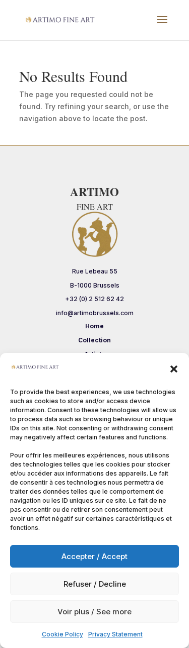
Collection (94, 340)
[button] (174, 369)
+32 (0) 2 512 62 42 (94, 299)
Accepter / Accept (94, 556)
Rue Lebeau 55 (94, 271)
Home (94, 326)
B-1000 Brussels (94, 285)
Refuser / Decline (95, 584)
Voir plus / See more (94, 611)
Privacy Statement (115, 634)
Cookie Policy (62, 634)
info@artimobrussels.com (95, 313)
